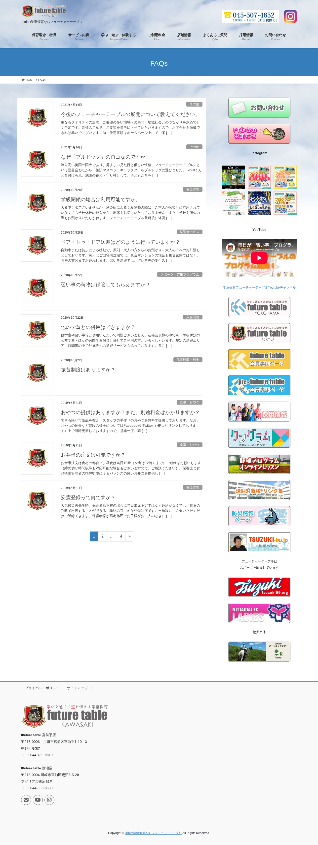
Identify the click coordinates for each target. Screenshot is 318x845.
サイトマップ (77, 688)
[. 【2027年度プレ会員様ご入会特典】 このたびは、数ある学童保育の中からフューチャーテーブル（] (233, 203)
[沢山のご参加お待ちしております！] (233, 177)
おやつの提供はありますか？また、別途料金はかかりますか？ (130, 412)
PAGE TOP (306, 815)
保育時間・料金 (188, 360)
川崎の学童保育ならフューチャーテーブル (153, 833)
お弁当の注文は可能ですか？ (93, 455)
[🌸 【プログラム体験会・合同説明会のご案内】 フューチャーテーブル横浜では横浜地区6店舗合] (285, 177)
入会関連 (192, 317)
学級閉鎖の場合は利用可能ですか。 (100, 199)
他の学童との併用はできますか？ (98, 327)
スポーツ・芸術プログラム (179, 274)
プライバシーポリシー (42, 688)
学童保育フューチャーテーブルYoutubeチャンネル (259, 287)
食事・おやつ (189, 402)
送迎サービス (189, 232)
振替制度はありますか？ (88, 369)
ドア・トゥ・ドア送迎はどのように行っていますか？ (120, 242)
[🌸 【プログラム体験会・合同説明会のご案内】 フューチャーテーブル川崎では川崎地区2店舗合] (259, 177)
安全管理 (192, 189)
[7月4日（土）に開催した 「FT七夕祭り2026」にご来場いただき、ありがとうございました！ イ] (259, 203)
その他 (194, 104)
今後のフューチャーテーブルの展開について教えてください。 (130, 114)
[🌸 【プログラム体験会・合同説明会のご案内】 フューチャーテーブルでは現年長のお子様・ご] (285, 203)
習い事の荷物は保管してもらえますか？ (105, 284)
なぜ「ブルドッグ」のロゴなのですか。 (105, 157)
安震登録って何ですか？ (88, 497)
